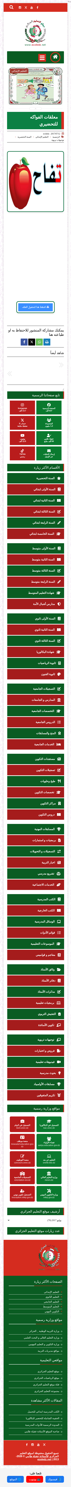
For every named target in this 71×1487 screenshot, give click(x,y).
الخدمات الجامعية (44, 744)
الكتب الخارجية (46, 910)
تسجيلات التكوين (46, 770)
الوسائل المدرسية (45, 921)
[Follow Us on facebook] (26, 1444)
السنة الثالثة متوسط (44, 570)
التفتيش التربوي (47, 1013)
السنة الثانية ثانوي (45, 629)
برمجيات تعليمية (45, 1002)
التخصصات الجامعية (43, 710)
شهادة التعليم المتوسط (41, 592)
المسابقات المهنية (44, 829)
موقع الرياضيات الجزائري (46, 1378)
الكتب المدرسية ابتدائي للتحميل (43, 1411)
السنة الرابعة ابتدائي (44, 522)
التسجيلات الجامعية (44, 688)
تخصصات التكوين (45, 792)
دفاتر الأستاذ (49, 980)
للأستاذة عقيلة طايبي (37, 1456)
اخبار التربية (49, 862)
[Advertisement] (35, 258)
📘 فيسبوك (54, 1479)
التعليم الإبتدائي (42, 137)
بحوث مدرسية (48, 1072)
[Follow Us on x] (44, 1444)
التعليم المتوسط (51, 1306)
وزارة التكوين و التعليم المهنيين (43, 1344)
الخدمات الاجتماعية (43, 884)
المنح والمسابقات (46, 733)
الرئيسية (56, 137)
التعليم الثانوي (52, 1297)
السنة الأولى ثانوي (45, 618)
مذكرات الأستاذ (47, 991)
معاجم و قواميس (46, 954)
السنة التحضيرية (24, 137)
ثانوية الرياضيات (47, 663)
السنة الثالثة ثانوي (45, 640)
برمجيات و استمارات (44, 840)
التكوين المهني (52, 1311)
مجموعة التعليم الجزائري (46, 1391)
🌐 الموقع (15, 1479)
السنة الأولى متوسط (44, 548)
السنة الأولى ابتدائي (45, 489)
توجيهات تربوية (58, 140)
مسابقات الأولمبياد (44, 1084)
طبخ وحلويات (48, 781)
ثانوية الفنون (48, 674)
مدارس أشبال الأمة (44, 603)
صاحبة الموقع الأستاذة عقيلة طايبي (41, 1431)
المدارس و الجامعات (44, 699)
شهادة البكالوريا (46, 651)
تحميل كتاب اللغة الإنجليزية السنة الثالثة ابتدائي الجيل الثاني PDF (35, 95)
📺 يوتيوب (34, 1479)
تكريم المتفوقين (46, 1095)
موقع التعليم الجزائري (48, 1371)
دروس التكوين (46, 814)
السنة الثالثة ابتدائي (44, 511)
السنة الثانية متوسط (43, 559)
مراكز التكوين (48, 803)
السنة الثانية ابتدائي (44, 500)
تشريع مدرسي (46, 873)
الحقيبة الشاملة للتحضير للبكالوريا (42, 1418)
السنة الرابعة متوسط (43, 581)
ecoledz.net (44, 1459)
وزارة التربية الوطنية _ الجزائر (44, 1331)
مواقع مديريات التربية (48, 1351)
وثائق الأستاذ (48, 969)
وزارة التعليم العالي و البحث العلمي (41, 1337)
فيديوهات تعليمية (45, 1061)
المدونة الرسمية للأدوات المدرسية (42, 1425)
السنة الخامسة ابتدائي (42, 533)
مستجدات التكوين (45, 758)
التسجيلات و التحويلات (43, 851)
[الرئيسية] (55, 57)
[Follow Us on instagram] (32, 1444)
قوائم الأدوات (48, 932)
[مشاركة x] (31, 342)
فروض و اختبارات (45, 1050)
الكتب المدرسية (46, 899)
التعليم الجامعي (51, 1301)
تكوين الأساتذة (46, 1025)
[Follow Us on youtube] (38, 1444)
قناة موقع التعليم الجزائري (46, 1384)
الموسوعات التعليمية (43, 943)
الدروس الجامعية (46, 722)
